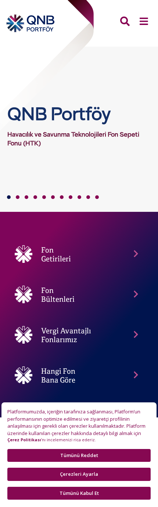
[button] (8, 197)
